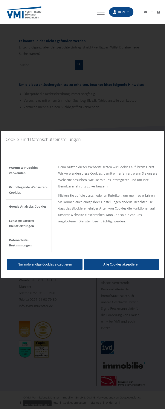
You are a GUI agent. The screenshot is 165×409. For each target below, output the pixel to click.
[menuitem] (99, 12)
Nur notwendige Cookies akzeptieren (45, 264)
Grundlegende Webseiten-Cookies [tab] (28, 190)
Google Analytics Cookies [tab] (27, 206)
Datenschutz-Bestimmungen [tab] (20, 243)
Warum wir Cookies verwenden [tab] (23, 170)
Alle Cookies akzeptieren (121, 264)
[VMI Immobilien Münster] (23, 12)
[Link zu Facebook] (152, 12)
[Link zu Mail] (145, 12)
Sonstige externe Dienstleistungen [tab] (21, 223)
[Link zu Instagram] (158, 12)
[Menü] (99, 12)
